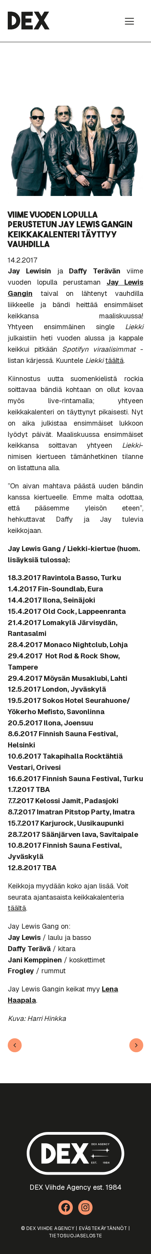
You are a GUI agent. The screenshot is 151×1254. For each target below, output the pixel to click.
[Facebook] (65, 1207)
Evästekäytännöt (103, 1228)
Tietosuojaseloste (75, 1236)
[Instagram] (85, 1207)
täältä (114, 360)
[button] (129, 21)
